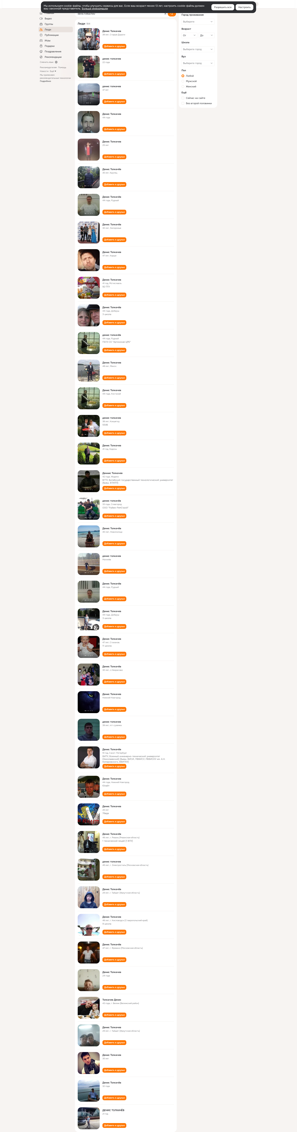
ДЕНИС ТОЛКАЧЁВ (113, 1110)
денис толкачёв (111, 334)
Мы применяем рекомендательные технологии (55, 78)
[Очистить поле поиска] (165, 13)
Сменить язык (46, 62)
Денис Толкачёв (111, 169)
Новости (44, 71)
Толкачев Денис (111, 999)
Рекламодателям (48, 67)
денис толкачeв (111, 721)
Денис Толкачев (111, 31)
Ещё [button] (52, 71)
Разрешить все (223, 7)
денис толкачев (111, 58)
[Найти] (172, 13)
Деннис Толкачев (112, 473)
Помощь (62, 67)
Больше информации (95, 8)
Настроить (244, 7)
